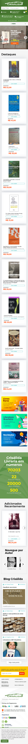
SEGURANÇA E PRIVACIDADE (5, 686)
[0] (24, 12)
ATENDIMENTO (19, 679)
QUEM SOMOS (5, 679)
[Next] (25, 37)
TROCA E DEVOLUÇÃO (20, 681)
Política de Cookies (17, 737)
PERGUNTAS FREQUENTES (4, 682)
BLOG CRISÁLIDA (19, 685)
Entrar (4, 12)
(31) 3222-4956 (13, 20)
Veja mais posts (14, 662)
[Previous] (2, 37)
